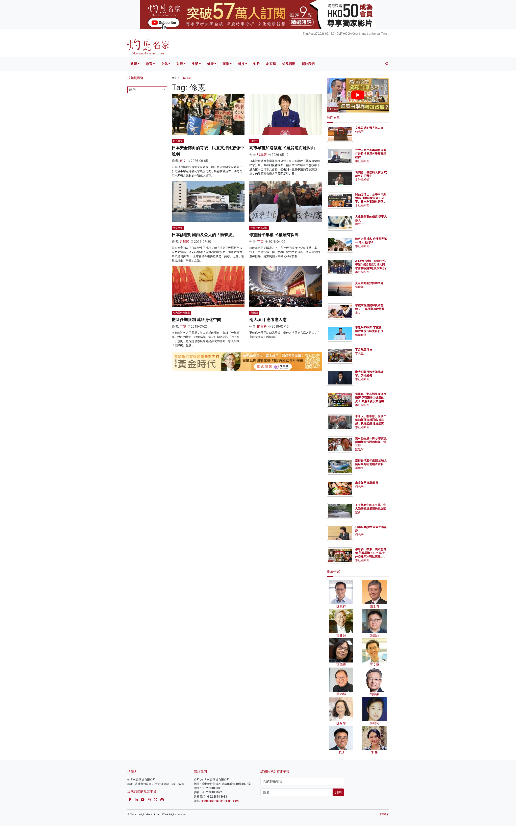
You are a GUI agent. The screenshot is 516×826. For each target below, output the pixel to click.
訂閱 (338, 792)
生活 (195, 64)
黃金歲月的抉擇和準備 (369, 283)
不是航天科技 (363, 349)
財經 (180, 64)
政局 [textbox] (132, 89)
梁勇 (358, 512)
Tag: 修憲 (186, 77)
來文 (183, 161)
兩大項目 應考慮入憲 (268, 319)
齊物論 (254, 312)
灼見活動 (288, 64)
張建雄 (359, 287)
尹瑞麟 (184, 242)
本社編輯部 (362, 161)
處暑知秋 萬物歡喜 (366, 482)
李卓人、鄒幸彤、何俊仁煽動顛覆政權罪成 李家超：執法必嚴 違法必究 (370, 420)
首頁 (174, 77)
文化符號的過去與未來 (369, 127)
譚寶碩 (359, 224)
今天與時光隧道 (259, 227)
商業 (226, 64)
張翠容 (262, 155)
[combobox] (147, 89)
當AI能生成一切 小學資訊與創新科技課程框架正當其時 (371, 442)
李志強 (359, 353)
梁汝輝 (359, 449)
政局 (134, 64)
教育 (149, 64)
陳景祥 (262, 326)
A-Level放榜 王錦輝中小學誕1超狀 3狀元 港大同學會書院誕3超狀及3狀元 (371, 264)
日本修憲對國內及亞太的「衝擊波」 (204, 234)
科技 (241, 64)
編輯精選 (360, 334)
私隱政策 (384, 814)
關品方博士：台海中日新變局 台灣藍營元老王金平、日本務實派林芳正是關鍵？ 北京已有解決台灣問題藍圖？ (371, 202)
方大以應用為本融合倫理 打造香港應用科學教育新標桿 (371, 153)
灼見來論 (178, 141)
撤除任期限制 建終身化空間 (196, 319)
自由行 (254, 141)
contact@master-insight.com (220, 800)
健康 (210, 64)
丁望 (260, 242)
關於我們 (308, 64)
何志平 (359, 131)
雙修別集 (178, 227)
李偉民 (359, 468)
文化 (164, 64)
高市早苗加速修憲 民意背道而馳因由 (282, 147)
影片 (256, 64)
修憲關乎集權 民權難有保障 (274, 234)
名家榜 (271, 64)
